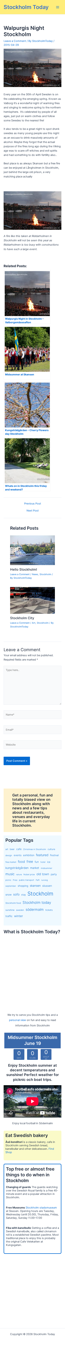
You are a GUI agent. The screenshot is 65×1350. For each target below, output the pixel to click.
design (8, 855)
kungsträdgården (17, 868)
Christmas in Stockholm (34, 849)
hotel (43, 862)
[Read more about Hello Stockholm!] (32, 550)
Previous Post (32, 503)
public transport (26, 880)
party (54, 874)
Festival (54, 855)
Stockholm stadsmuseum (41, 1207)
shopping (23, 885)
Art (33, 623)
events (17, 855)
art (6, 849)
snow (8, 894)
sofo (16, 894)
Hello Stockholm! (23, 569)
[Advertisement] (32, 970)
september (10, 886)
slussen (47, 885)
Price (15, 880)
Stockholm (45, 574)
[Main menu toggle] (57, 7)
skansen (35, 885)
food (21, 862)
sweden (20, 910)
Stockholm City (22, 618)
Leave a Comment (15, 41)
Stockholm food (13, 903)
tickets (49, 910)
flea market (10, 862)
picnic (8, 880)
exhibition (28, 855)
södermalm (35, 909)
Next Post (33, 510)
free (30, 862)
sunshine (9, 910)
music (9, 874)
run (38, 879)
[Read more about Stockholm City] (32, 600)
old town (42, 874)
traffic (8, 916)
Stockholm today (37, 902)
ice (48, 861)
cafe (18, 849)
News (35, 574)
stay (23, 894)
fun (37, 862)
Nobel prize (29, 874)
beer (12, 849)
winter (18, 916)
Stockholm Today (26, 7)
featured (42, 855)
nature (19, 874)
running (44, 880)
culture (51, 849)
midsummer (46, 868)
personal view (17, 1020)
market (34, 868)
